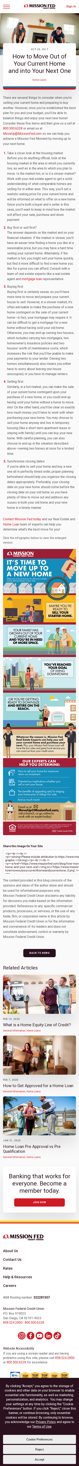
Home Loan (11, 524)
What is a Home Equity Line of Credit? (37, 1024)
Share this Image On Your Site (23, 846)
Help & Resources (17, 1277)
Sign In (71, 6)
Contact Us (12, 1259)
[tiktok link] (57, 1335)
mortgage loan (32, 279)
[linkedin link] (48, 1335)
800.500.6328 (12, 128)
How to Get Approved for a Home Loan (38, 1085)
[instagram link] (22, 1335)
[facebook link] (30, 1335)
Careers (9, 1285)
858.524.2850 (12, 1322)
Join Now (39, 1202)
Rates (8, 1268)
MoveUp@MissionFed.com (22, 134)
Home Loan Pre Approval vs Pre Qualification (32, 1149)
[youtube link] (39, 1335)
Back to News (39, 953)
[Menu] (8, 6)
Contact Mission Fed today (22, 519)
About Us (10, 1251)
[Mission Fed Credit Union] (39, 6)
